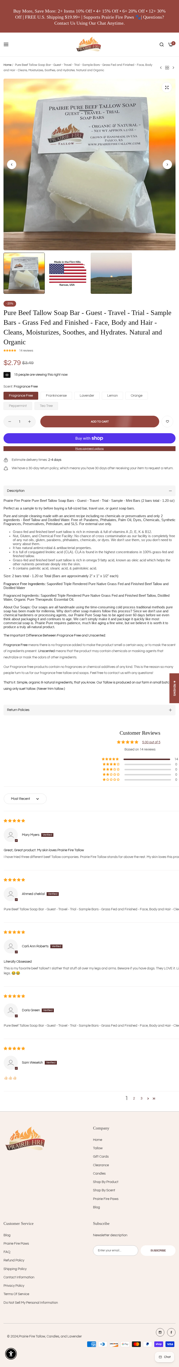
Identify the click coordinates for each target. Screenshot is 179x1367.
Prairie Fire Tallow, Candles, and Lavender (50, 1336)
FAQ (6, 1252)
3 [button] (141, 1098)
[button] (167, 164)
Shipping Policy (15, 1269)
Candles (99, 1173)
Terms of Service (16, 1294)
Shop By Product (105, 1182)
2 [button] (134, 1098)
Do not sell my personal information (30, 1302)
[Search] (162, 44)
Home (7, 65)
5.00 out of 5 (151, 742)
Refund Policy (13, 1260)
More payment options (89, 448)
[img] (14, 821)
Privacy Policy (13, 1285)
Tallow (98, 1148)
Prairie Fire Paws (105, 1199)
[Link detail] (160, 1332)
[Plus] (29, 421)
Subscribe (158, 1250)
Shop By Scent (104, 1190)
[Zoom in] (167, 87)
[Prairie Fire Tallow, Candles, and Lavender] (89, 44)
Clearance (101, 1165)
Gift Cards (101, 1156)
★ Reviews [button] (174, 688)
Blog (96, 1207)
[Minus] (10, 421)
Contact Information (18, 1277)
